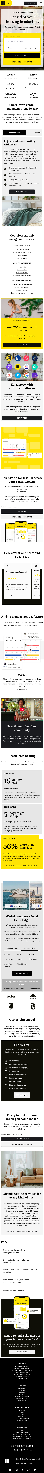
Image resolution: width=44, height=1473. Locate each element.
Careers (22, 1394)
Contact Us (22, 1401)
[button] (41, 3)
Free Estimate (31, 3)
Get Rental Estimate (22, 1139)
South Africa (33, 959)
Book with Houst (22, 1378)
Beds (10, 48)
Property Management (22, 1368)
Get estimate (22, 345)
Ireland (31, 954)
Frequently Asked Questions (22, 1438)
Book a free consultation (22, 62)
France (19, 954)
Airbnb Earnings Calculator (22, 1436)
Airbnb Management (22, 1366)
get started (22, 1352)
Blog (22, 1430)
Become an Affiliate (22, 1398)
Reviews (22, 1392)
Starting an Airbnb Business (22, 1434)
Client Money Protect (22, 1376)
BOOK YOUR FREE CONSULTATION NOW (21, 866)
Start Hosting (22, 191)
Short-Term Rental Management (22, 1370)
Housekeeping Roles (22, 1396)
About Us (22, 1390)
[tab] (14, 132)
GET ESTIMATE (22, 56)
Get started (22, 418)
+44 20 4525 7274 (22, 1450)
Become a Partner (22, 1372)
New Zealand (8, 959)
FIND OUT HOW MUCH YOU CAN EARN (22, 1231)
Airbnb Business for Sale (22, 1374)
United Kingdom (22, 964)
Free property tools (22, 1432)
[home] (3, 3)
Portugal (19, 959)
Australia (7, 954)
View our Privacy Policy (24, 1463)
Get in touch (35, 989)
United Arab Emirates (8, 965)
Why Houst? (22, 1388)
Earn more (22, 511)
